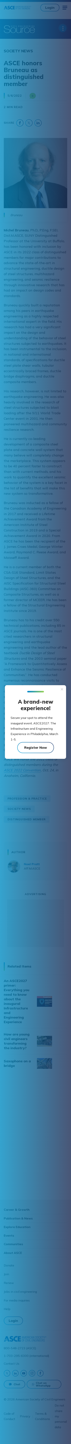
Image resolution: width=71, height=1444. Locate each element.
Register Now (35, 747)
